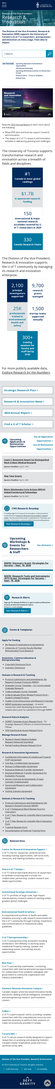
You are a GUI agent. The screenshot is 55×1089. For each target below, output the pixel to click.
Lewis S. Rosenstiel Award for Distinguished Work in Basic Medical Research (26, 461)
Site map (27, 1069)
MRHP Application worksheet (19, 704)
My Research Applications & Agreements (24, 644)
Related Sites (20, 78)
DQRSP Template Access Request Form (23, 721)
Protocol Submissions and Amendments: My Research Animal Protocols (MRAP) (26, 804)
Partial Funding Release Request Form (23, 745)
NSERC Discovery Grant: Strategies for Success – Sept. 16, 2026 (26, 564)
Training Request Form (16, 827)
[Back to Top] (47, 1083)
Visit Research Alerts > (17, 610)
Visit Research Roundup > (18, 523)
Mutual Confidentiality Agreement (21, 766)
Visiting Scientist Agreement (18, 791)
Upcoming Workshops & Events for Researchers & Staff (33, 72)
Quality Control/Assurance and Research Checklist (29, 701)
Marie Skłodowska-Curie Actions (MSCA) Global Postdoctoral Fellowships (24, 491)
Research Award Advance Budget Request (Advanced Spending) (20, 740)
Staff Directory (12, 1069)
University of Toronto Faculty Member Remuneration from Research (23, 649)
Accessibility (42, 1069)
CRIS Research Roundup (24, 68)
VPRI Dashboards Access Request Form (23, 730)
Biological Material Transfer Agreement (24, 769)
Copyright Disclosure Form (18, 664)
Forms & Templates (36, 75)
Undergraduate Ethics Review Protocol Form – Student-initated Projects (27, 696)
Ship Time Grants (13, 476)
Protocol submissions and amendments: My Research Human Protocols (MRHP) (26, 681)
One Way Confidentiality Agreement (22, 763)
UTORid (19, 607)
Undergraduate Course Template (21, 691)
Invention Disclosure (15, 667)
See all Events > (45, 545)
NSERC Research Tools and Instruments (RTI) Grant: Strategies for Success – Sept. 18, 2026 (27, 578)
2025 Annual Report (20, 124)
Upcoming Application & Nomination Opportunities (29, 65)
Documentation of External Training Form (25, 830)
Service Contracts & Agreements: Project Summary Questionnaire (24, 780)
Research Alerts (21, 75)
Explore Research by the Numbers (26, 372)
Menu (4, 3)
